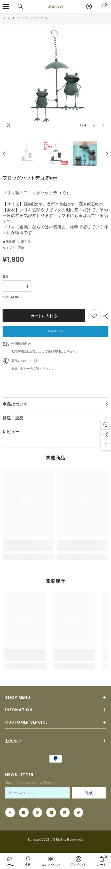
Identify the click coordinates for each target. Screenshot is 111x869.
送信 (89, 792)
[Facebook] (10, 812)
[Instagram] (24, 812)
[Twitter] (78, 812)
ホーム (7, 18)
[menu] (6, 6)
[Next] (103, 125)
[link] (28, 548)
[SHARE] (104, 316)
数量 (6, 276)
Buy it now (55, 331)
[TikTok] (51, 812)
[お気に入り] (94, 315)
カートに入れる (44, 315)
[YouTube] (65, 812)
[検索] (20, 6)
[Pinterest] (37, 812)
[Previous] (93, 125)
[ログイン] (89, 6)
